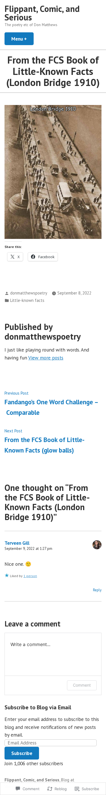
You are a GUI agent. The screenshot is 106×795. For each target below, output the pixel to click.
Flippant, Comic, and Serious (42, 13)
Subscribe (21, 753)
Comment (82, 685)
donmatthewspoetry (28, 293)
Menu (22, 38)
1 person (30, 576)
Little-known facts (27, 300)
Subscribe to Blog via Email (38, 707)
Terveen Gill (17, 543)
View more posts (45, 357)
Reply (97, 590)
